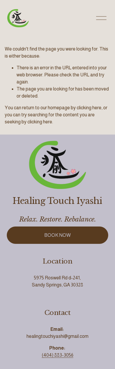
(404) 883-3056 (57, 355)
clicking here (89, 107)
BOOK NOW (57, 235)
